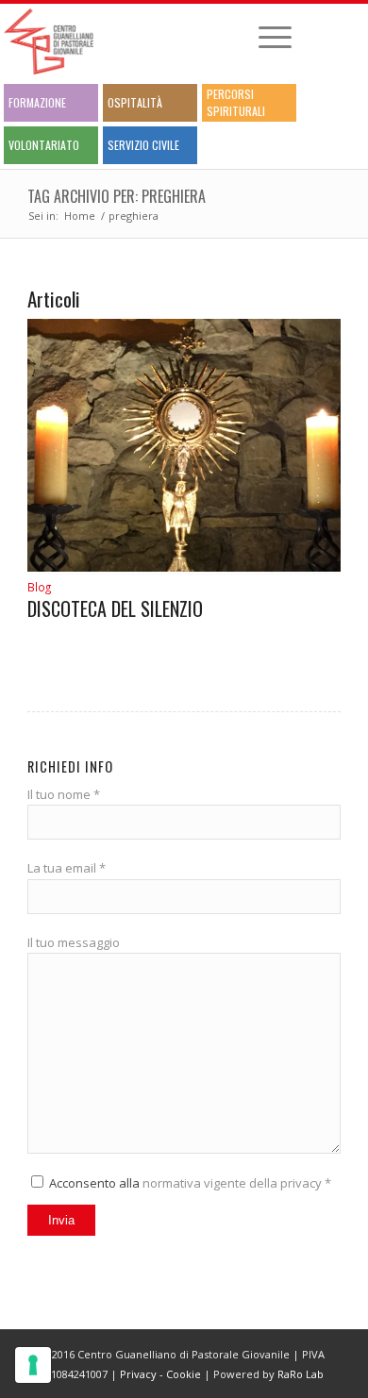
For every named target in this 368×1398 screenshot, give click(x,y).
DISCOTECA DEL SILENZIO (115, 608)
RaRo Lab (300, 1374)
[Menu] (266, 37)
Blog (39, 586)
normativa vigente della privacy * (236, 1182)
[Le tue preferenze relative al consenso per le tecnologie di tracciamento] (33, 1365)
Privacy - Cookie (160, 1374)
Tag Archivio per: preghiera (116, 196)
